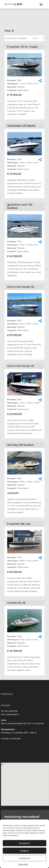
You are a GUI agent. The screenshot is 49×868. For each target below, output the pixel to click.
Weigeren (24, 850)
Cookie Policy (23, 864)
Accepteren (24, 843)
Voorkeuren (24, 858)
